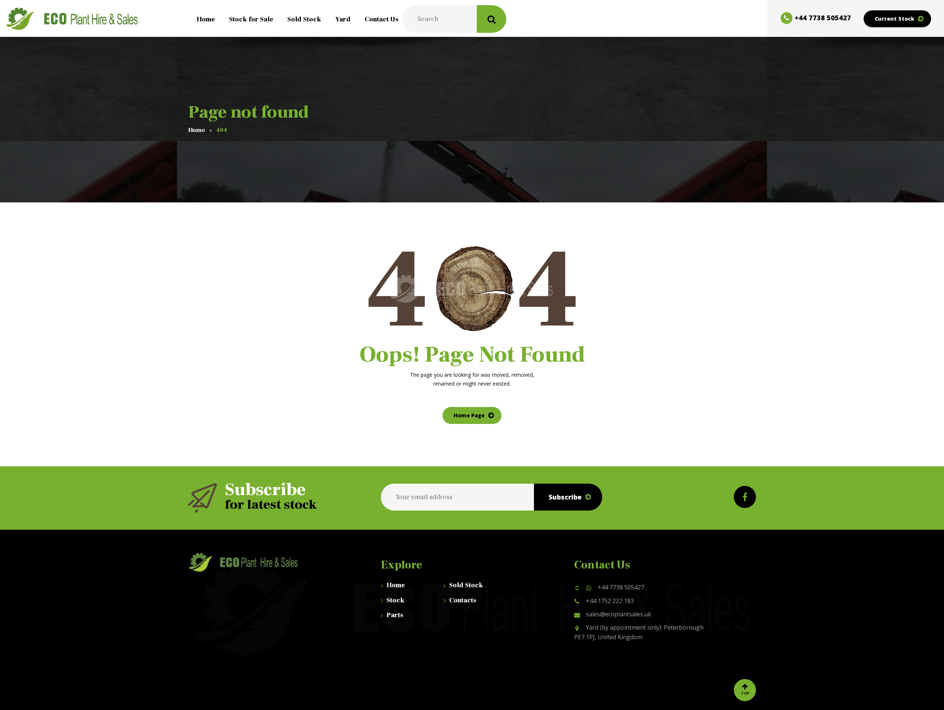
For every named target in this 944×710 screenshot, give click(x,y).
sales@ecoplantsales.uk (618, 614)
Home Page (469, 415)
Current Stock (894, 18)
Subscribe (565, 497)
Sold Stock (466, 585)
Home (395, 585)
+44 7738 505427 (621, 587)
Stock (395, 600)
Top (745, 693)
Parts (394, 615)
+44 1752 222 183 (610, 601)
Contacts (462, 600)
